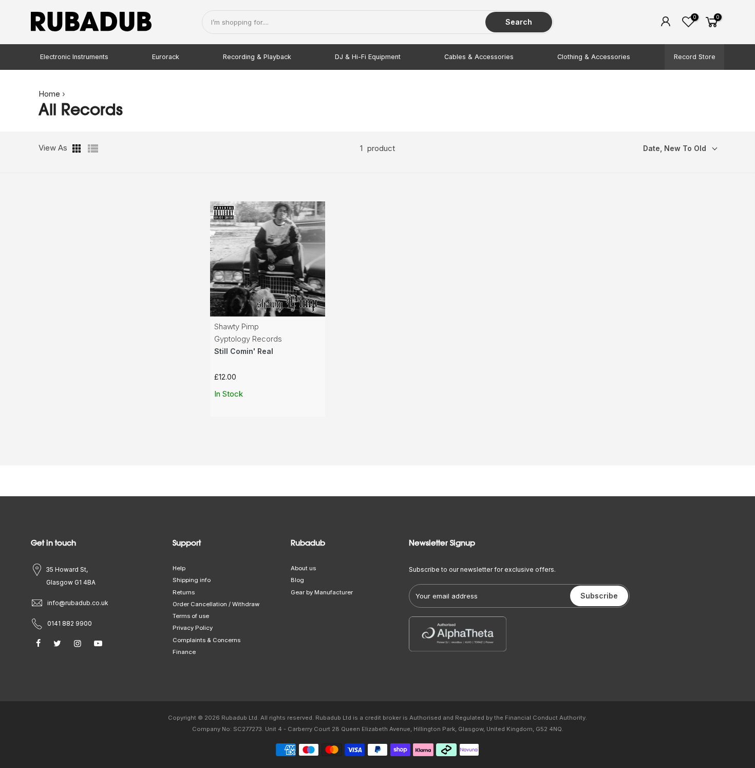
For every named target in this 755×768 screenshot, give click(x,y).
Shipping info (192, 580)
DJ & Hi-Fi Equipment (368, 57)
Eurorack (165, 57)
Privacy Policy (193, 627)
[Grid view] (77, 148)
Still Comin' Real (243, 351)
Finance (184, 651)
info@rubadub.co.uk (77, 603)
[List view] (93, 148)
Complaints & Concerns (206, 640)
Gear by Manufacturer (322, 592)
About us (303, 568)
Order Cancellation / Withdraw (216, 604)
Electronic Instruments (74, 57)
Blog (297, 580)
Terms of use (191, 616)
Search (518, 21)
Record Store (694, 57)
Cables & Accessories (479, 57)
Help (179, 568)
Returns (184, 592)
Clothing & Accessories (593, 57)
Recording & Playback (257, 57)
